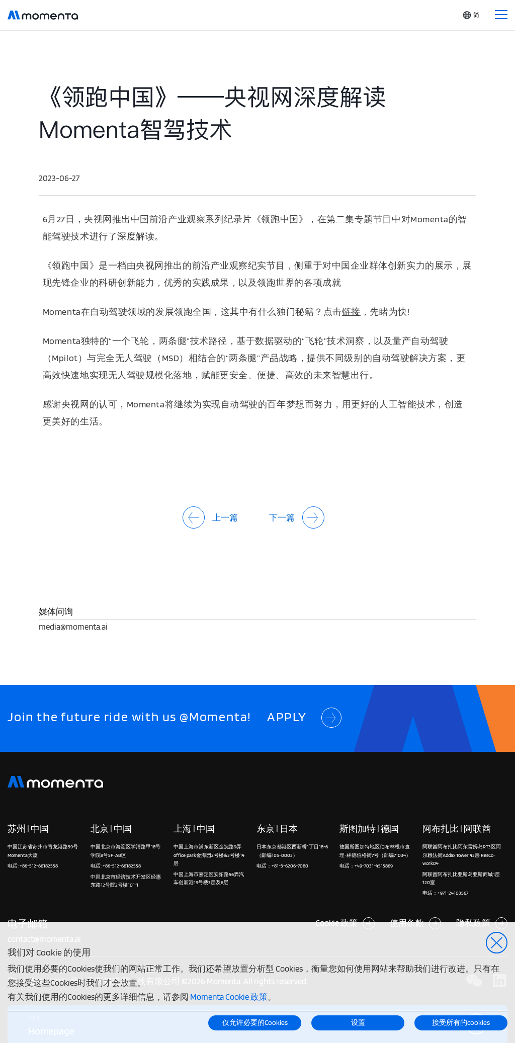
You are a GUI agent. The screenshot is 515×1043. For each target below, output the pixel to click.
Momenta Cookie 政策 (229, 996)
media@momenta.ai (73, 626)
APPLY (287, 717)
